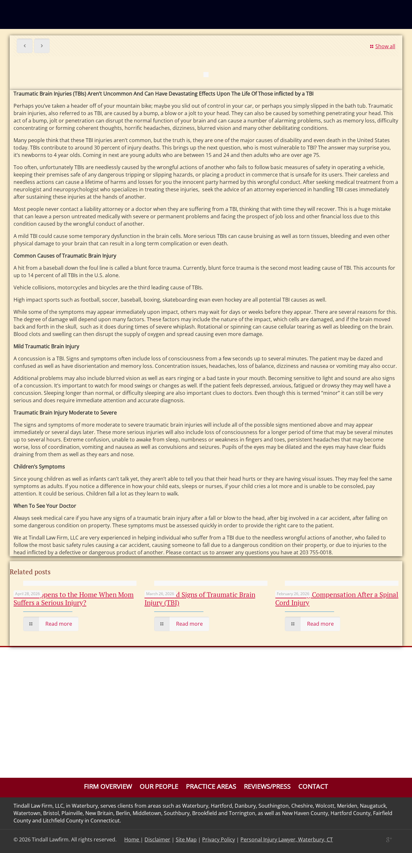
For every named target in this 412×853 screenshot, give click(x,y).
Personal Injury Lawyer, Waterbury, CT (286, 839)
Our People (159, 786)
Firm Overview (108, 786)
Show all (385, 46)
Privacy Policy (218, 839)
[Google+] (388, 839)
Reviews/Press (267, 786)
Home (132, 839)
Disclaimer (157, 839)
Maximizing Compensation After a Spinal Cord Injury (336, 598)
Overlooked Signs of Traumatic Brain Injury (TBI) (200, 598)
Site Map (186, 839)
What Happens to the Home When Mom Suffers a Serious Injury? (74, 598)
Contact (313, 786)
